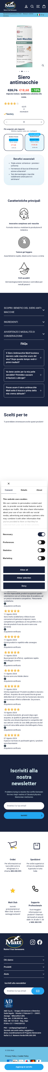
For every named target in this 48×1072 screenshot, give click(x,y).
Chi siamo (8, 960)
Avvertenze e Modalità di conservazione (19, 333)
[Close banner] (8, 483)
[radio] (13, 142)
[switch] (41, 542)
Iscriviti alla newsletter (15, 983)
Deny (24, 586)
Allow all (24, 570)
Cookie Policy (23, 1056)
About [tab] (39, 490)
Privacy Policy (11, 1056)
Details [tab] (24, 490)
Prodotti (7, 967)
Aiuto (6, 974)
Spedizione (25, 94)
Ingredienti (11, 322)
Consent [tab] (9, 490)
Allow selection (24, 578)
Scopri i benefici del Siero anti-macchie (23, 310)
